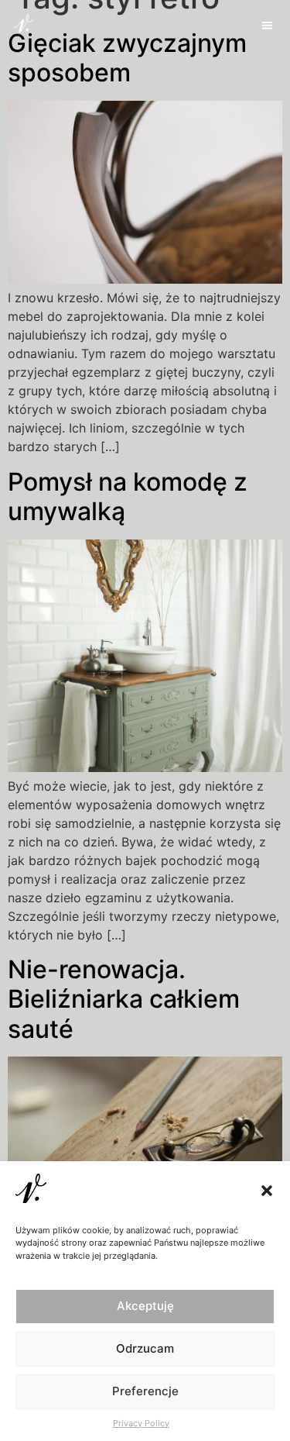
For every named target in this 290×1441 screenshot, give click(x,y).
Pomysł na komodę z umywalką (127, 496)
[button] (267, 1190)
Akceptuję (145, 1305)
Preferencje (145, 1391)
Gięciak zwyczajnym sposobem (127, 58)
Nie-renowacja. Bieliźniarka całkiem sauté (124, 999)
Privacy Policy (141, 1423)
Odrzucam (145, 1348)
